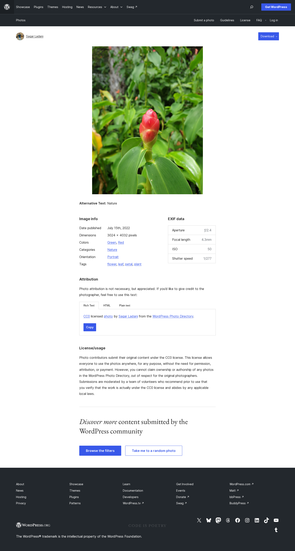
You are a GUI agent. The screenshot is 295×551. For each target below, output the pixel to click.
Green (111, 242)
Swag (181, 503)
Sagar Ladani (34, 36)
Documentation (133, 490)
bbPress (237, 497)
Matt (234, 490)
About (20, 484)
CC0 (86, 316)
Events (180, 490)
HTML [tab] (106, 305)
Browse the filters (100, 451)
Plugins (74, 497)
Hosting (21, 497)
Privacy (21, 503)
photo (108, 316)
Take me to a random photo (154, 451)
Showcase (76, 484)
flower (111, 264)
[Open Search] (251, 7)
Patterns (75, 503)
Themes (74, 490)
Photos (20, 20)
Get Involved (184, 484)
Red (121, 242)
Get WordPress (276, 7)
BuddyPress (239, 503)
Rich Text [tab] (89, 305)
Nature (112, 250)
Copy (90, 327)
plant (137, 264)
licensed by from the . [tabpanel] (138, 316)
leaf (120, 264)
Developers (130, 497)
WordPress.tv (133, 503)
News (19, 490)
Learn (126, 484)
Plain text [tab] (124, 305)
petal (128, 264)
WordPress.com (242, 484)
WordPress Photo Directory (173, 316)
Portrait (113, 257)
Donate (182, 497)
